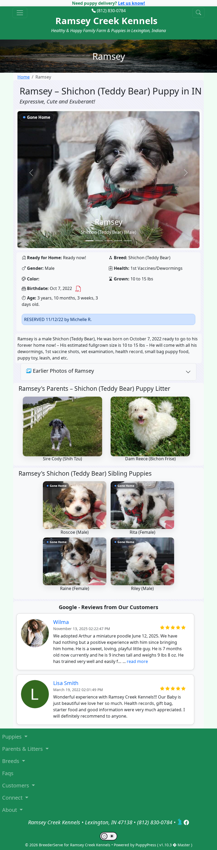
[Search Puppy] (198, 12)
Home (23, 77)
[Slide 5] (128, 241)
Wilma (61, 622)
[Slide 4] (118, 241)
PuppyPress (146, 844)
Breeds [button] (11, 761)
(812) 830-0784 (111, 11)
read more (137, 661)
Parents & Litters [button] (23, 748)
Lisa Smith (65, 683)
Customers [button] (16, 785)
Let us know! (131, 3)
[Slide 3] (108, 241)
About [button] (10, 809)
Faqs (7, 773)
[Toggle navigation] (19, 12)
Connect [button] (13, 797)
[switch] (108, 836)
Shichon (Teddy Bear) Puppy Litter (122, 388)
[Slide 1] (89, 241)
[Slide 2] (99, 241)
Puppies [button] (12, 736)
